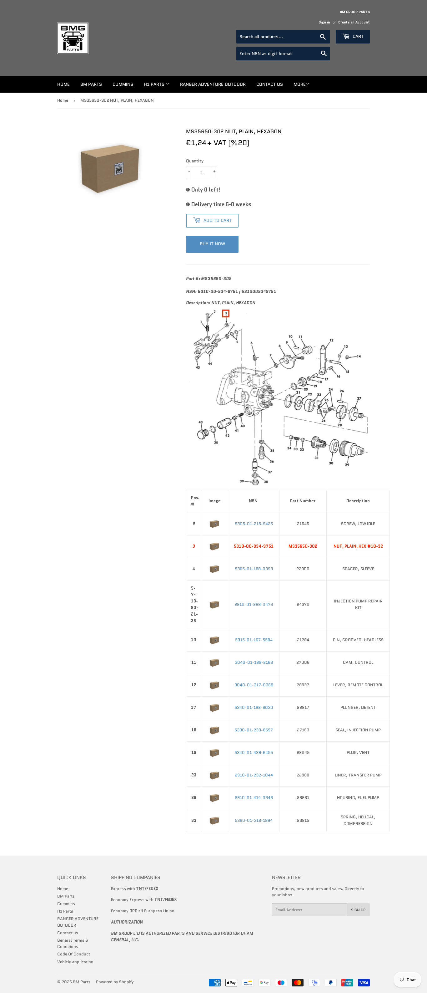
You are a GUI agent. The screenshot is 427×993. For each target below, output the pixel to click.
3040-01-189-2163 (254, 662)
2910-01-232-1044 (254, 775)
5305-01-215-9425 (254, 524)
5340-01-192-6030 (253, 707)
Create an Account (354, 22)
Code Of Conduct (73, 954)
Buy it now (212, 244)
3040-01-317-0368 (253, 685)
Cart (357, 36)
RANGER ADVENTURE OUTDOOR (213, 84)
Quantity (194, 161)
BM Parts (91, 84)
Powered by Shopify (115, 982)
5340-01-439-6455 (253, 752)
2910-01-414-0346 (254, 798)
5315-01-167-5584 (254, 640)
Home (63, 84)
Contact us (269, 84)
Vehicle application (75, 962)
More (300, 84)
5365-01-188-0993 (254, 569)
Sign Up (358, 910)
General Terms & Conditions (72, 943)
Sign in (324, 22)
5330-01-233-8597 (253, 730)
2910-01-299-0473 (253, 604)
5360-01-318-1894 (254, 820)
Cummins (123, 84)
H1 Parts (155, 84)
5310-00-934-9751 (254, 546)
